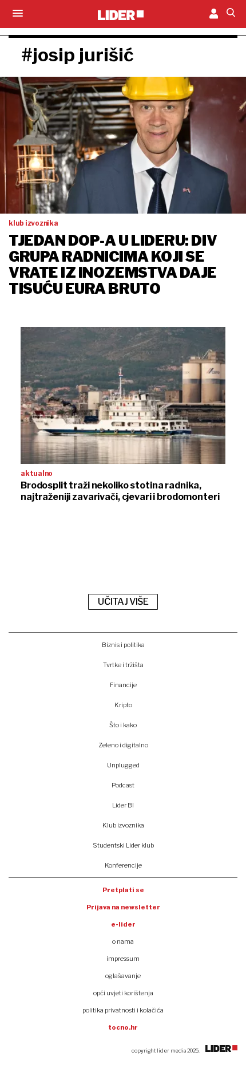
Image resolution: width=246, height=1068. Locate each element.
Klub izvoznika (123, 825)
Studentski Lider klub (123, 845)
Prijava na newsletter (123, 907)
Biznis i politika (123, 645)
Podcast (123, 785)
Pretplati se (123, 890)
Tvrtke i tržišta (123, 665)
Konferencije (123, 865)
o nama (123, 941)
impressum (123, 959)
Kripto (123, 705)
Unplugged (123, 765)
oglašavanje (123, 976)
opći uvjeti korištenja (123, 993)
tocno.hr (123, 1027)
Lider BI (123, 805)
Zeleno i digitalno (123, 745)
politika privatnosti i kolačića (123, 1010)
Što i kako (123, 725)
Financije (123, 685)
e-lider (123, 924)
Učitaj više (123, 601)
